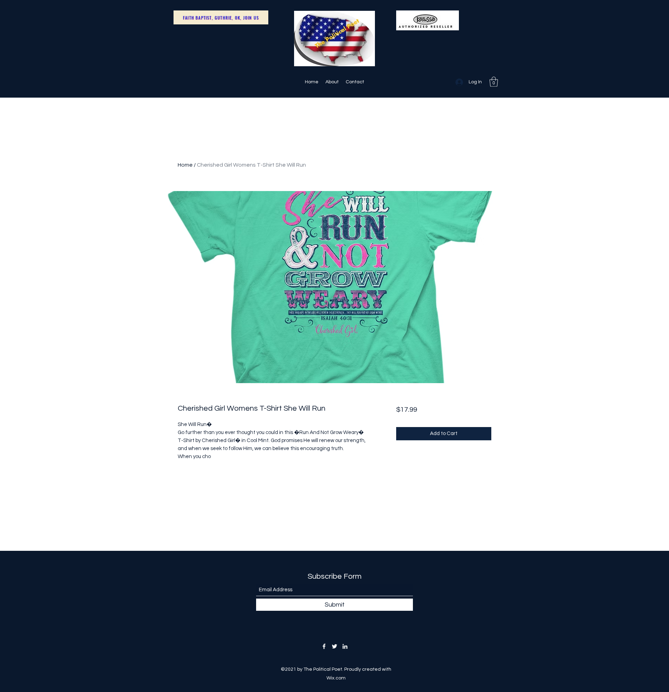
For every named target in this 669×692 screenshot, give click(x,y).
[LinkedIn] (344, 646)
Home (185, 165)
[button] (494, 82)
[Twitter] (334, 646)
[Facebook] (324, 646)
